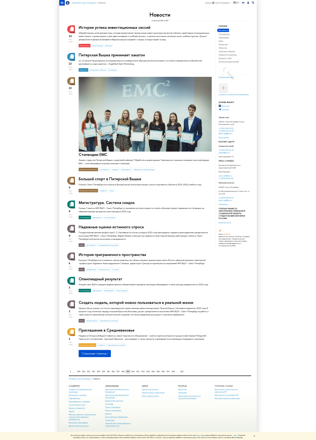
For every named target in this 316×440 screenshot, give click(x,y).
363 (148, 371)
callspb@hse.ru (224, 152)
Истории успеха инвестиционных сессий (114, 27)
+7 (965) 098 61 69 (226, 178)
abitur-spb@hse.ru (225, 200)
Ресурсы (182, 386)
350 (83, 371)
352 (93, 371)
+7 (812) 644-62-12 (226, 198)
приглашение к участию (109, 321)
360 (133, 371)
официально (97, 217)
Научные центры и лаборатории (153, 393)
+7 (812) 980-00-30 (226, 150)
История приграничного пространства (112, 254)
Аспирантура (109, 420)
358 (123, 371)
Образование (224, 37)
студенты (115, 169)
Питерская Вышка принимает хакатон (112, 55)
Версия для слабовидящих (78, 423)
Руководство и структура (78, 395)
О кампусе (74, 386)
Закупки (71, 411)
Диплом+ (108, 414)
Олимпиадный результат (100, 279)
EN (238, 2)
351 (88, 371)
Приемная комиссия (226, 183)
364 (153, 371)
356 (113, 371)
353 (98, 371)
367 (168, 371)
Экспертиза (223, 44)
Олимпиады (109, 404)
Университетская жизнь (228, 55)
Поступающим (224, 34)
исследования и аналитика (108, 245)
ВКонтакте (226, 106)
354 (103, 371)
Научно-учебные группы (150, 396)
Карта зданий (224, 137)
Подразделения (74, 398)
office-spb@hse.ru (225, 133)
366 (163, 371)
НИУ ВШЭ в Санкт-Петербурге (80, 379)
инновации (112, 70)
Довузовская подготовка (114, 401)
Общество (223, 48)
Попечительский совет (77, 405)
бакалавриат (126, 169)
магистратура (97, 45)
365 (158, 371)
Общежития (223, 204)
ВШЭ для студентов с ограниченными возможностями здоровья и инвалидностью (82, 416)
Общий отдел (224, 117)
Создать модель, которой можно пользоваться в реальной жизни (136, 302)
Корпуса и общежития (77, 408)
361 (138, 371)
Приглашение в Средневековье (106, 330)
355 (108, 371)
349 (78, 371)
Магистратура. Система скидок (107, 202)
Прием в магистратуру (113, 410)
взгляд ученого (104, 269)
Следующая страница (94, 353)
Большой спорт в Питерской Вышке (110, 178)
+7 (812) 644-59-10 (226, 131)
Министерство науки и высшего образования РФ (226, 390)
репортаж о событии (98, 70)
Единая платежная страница (79, 426)
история (115, 269)
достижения (104, 169)
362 (143, 371)
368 (173, 371)
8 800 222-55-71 (225, 222)
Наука (221, 41)
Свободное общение (227, 51)
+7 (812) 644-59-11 (226, 128)
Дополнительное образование (116, 417)
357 (118, 371)
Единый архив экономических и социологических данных (189, 397)
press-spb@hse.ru (225, 176)
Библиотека (182, 389)
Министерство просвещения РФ (226, 395)
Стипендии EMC (93, 154)
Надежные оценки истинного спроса (111, 227)
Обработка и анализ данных (144, 169)
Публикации (182, 393)
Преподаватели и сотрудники (79, 401)
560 (182, 371)
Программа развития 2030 (229, 62)
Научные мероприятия (150, 389)
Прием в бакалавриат (113, 407)
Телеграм (225, 109)
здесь (198, 435)
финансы (108, 45)
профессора (91, 269)
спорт (111, 190)
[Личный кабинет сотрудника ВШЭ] (248, 3)
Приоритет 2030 (225, 58)
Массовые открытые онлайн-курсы (227, 398)
